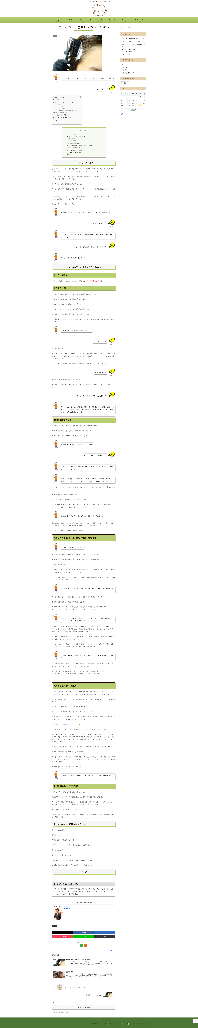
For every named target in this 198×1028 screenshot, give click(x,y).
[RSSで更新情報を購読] (67, 912)
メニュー (119, 1023)
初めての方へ (95, 1023)
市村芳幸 (67, 909)
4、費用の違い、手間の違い (62, 115)
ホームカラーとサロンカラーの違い (64, 102)
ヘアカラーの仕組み (60, 100)
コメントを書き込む (84, 1007)
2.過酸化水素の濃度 (61, 108)
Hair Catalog (112, 1023)
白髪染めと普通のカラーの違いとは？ (133, 38)
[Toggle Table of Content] (78, 97)
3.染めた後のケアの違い (61, 113)
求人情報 (144, 1023)
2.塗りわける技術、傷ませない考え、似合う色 (67, 110)
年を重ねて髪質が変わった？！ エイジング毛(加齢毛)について (133, 50)
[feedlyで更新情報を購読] (65, 912)
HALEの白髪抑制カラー (63, 724)
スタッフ (125, 1023)
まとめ (56, 120)
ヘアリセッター (126, 54)
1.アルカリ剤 (60, 106)
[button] (104, 936)
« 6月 (121, 114)
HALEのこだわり (104, 1023)
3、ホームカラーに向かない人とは (64, 117)
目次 (81, 131)
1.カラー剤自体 (59, 104)
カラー (55, 926)
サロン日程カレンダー (134, 1023)
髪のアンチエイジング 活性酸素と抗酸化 (133, 45)
